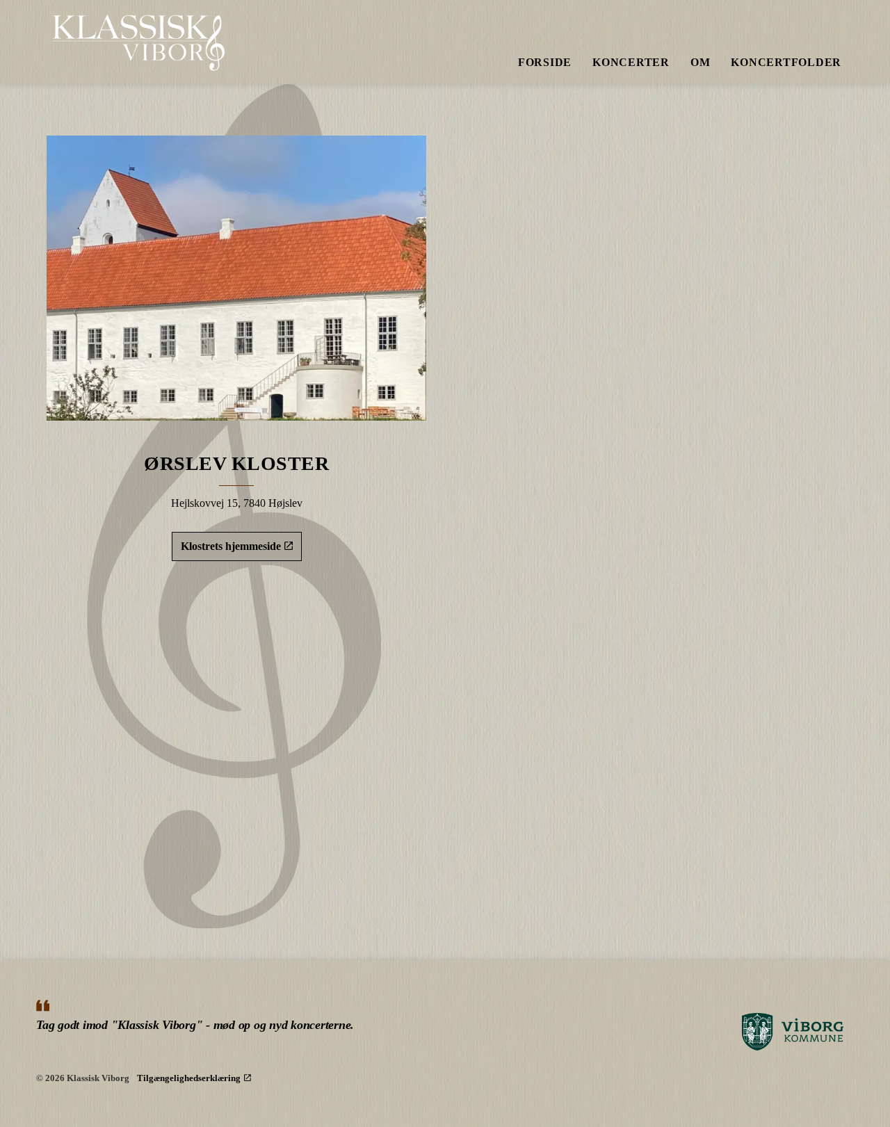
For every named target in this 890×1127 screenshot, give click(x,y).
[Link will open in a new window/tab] (792, 1032)
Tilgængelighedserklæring (189, 1078)
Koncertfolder (786, 62)
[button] (236, 278)
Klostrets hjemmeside (231, 546)
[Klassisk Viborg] (140, 41)
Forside (545, 62)
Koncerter (631, 62)
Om (700, 62)
